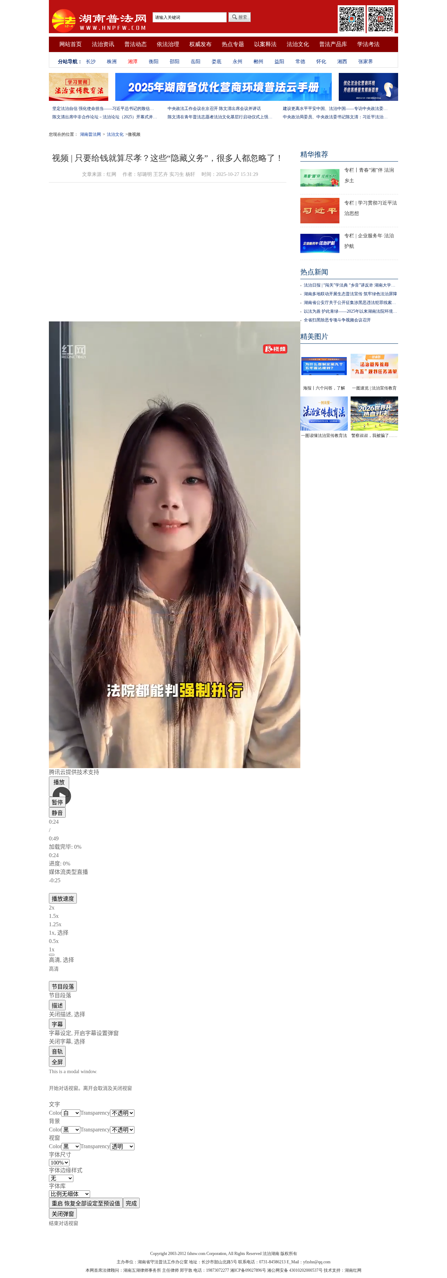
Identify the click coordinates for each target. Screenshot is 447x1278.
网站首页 (70, 44)
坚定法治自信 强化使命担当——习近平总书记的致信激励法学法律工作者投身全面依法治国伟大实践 (104, 108)
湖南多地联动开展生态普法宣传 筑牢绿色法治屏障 (350, 293)
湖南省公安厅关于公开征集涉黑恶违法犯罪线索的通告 (351, 302)
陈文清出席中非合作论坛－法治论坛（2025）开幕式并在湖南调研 (104, 116)
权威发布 (200, 44)
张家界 (365, 61)
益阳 (279, 61)
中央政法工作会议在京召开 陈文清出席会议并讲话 (214, 108)
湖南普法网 (90, 134)
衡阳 (154, 61)
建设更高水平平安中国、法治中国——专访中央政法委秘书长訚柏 (335, 108)
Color (55, 1113)
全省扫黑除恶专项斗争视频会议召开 (337, 320)
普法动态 (135, 44)
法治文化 (298, 44)
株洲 (112, 61)
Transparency (95, 1113)
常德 (300, 61)
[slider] (167, 855)
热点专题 (233, 44)
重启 (86, 1203)
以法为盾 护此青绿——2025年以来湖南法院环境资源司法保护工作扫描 (351, 311)
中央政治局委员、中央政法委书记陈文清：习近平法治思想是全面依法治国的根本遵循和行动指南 (335, 116)
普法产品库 (333, 44)
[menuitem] (167, 772)
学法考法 (368, 44)
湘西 (342, 61)
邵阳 (174, 61)
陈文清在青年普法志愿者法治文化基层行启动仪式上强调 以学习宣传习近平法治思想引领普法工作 (220, 116)
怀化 (321, 61)
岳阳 (195, 61)
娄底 (216, 61)
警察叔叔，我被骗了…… (374, 435)
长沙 (91, 61)
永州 (237, 61)
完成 (131, 1203)
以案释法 (265, 44)
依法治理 (168, 44)
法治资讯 (103, 44)
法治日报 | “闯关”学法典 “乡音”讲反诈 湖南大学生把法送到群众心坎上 (351, 285)
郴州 (258, 61)
